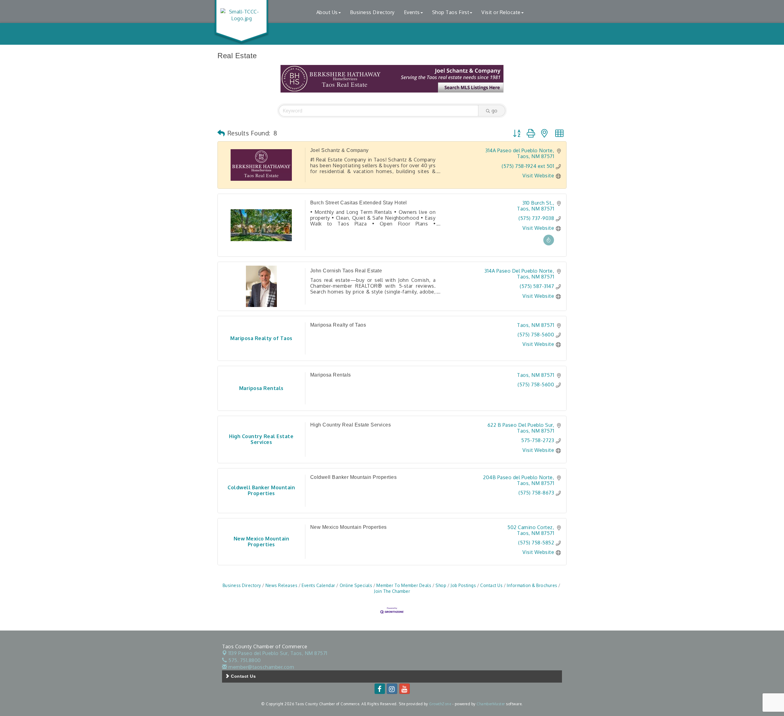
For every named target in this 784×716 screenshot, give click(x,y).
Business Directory (372, 12)
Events (412, 12)
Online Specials (356, 585)
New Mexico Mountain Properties (348, 527)
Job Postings (463, 585)
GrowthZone (440, 704)
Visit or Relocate (501, 12)
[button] (221, 132)
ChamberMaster (491, 704)
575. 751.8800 (244, 660)
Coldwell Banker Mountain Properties (353, 477)
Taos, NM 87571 (277, 653)
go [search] (494, 111)
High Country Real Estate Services (350, 424)
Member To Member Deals (403, 585)
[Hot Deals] (548, 244)
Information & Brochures (532, 585)
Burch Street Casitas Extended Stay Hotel (358, 202)
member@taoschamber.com (260, 667)
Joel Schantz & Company (339, 150)
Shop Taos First (450, 12)
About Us (327, 12)
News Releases (281, 585)
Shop (440, 585)
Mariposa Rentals (330, 374)
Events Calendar (318, 585)
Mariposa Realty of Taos (338, 325)
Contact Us (491, 585)
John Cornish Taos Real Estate (346, 270)
